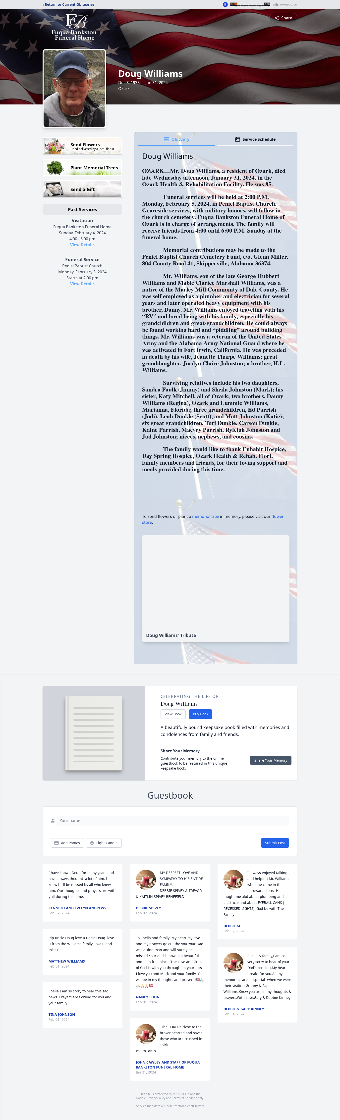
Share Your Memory (270, 760)
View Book (173, 714)
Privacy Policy (156, 1098)
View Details (82, 244)
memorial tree (205, 516)
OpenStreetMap (175, 1106)
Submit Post (275, 842)
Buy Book (200, 714)
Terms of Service (183, 1098)
